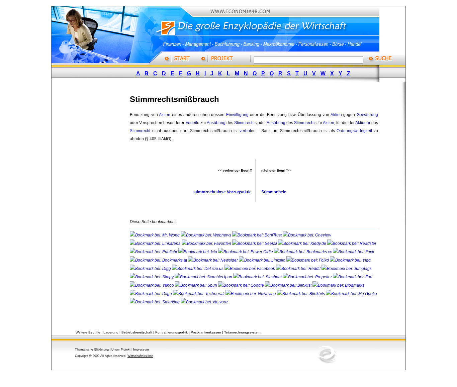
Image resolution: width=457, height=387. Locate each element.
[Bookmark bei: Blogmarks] (338, 285)
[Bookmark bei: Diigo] (151, 293)
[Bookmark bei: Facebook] (250, 268)
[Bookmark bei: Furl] (352, 277)
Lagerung (110, 332)
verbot (245, 130)
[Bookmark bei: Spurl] (196, 285)
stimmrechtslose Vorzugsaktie (222, 192)
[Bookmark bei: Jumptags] (347, 268)
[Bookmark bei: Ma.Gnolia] (351, 293)
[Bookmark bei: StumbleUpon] (204, 277)
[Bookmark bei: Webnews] (206, 235)
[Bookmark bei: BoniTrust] (257, 235)
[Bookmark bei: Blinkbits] (301, 293)
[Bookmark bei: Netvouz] (204, 302)
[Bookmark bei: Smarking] (155, 302)
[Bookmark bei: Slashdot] (258, 277)
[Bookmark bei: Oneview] (307, 235)
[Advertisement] (96, 188)
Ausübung (216, 122)
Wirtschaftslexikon (140, 356)
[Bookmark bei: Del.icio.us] (198, 268)
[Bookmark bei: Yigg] (350, 260)
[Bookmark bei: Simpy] (152, 277)
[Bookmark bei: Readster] (351, 243)
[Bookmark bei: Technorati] (199, 293)
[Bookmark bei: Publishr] (154, 252)
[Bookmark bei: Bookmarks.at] (159, 260)
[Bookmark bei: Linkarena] (156, 243)
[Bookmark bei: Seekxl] (255, 243)
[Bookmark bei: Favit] (353, 252)
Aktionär (362, 122)
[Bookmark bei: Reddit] (299, 268)
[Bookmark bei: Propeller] (308, 277)
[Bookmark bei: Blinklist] (288, 285)
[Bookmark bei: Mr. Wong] (155, 235)
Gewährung (367, 114)
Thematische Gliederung (92, 349)
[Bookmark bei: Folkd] (308, 260)
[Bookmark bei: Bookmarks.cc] (303, 252)
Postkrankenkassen (206, 332)
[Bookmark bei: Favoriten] (207, 243)
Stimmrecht (244, 122)
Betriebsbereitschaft (136, 332)
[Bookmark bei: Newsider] (213, 260)
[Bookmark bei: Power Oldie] (246, 252)
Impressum (141, 349)
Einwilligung (237, 114)
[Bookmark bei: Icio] (198, 252)
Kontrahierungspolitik (171, 332)
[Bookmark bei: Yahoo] (152, 285)
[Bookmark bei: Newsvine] (251, 293)
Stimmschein (273, 192)
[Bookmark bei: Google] (241, 285)
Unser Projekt (120, 349)
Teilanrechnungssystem (242, 332)
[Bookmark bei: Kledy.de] (302, 243)
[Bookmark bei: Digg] (151, 268)
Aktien (164, 114)
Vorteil (191, 122)
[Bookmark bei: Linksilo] (262, 260)
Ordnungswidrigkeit (354, 130)
